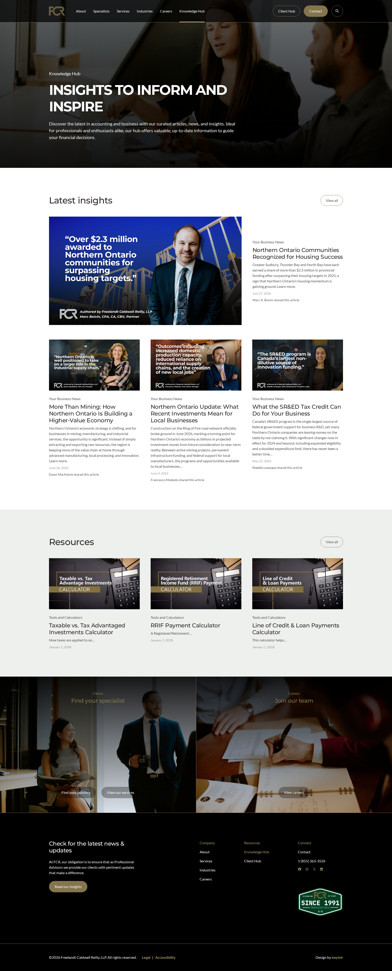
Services (123, 11)
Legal (146, 957)
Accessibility (165, 957)
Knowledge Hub (192, 11)
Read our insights (68, 886)
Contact (315, 11)
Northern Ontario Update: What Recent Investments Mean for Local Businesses (195, 413)
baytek (337, 957)
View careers (294, 792)
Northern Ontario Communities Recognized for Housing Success (297, 253)
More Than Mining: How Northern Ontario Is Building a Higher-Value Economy (90, 413)
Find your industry (75, 792)
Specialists (101, 11)
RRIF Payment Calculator (185, 625)
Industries (145, 11)
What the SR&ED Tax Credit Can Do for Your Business (296, 410)
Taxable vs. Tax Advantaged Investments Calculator (87, 629)
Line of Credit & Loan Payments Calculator (295, 629)
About (81, 11)
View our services (120, 792)
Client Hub (286, 11)
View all (332, 200)
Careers (166, 11)
